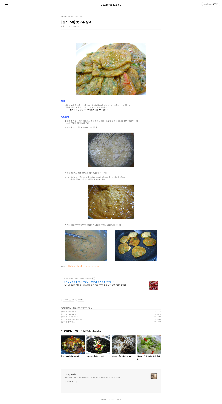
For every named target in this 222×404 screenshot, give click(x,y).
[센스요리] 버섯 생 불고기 (68, 317)
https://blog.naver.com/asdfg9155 (77, 278)
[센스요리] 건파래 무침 (67, 314)
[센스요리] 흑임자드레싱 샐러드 (70, 319)
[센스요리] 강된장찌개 (67, 312)
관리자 (119, 400)
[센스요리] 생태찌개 (67, 322)
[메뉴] (6, 4)
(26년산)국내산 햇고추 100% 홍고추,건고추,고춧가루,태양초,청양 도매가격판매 (95, 285)
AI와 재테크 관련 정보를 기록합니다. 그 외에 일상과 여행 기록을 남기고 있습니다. (92, 377)
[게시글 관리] (72, 299)
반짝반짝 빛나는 (66, 308)
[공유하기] (70, 299)
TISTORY (111, 400)
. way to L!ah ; (111, 4)
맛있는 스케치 (76, 308)
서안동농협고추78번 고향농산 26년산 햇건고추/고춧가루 (89, 282)
